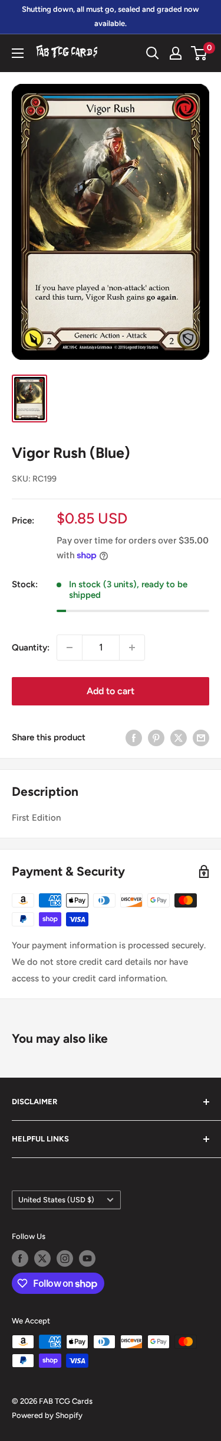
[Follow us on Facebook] (20, 1258)
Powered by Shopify (47, 1415)
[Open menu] (18, 53)
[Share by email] (201, 737)
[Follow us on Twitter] (42, 1258)
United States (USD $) (56, 1199)
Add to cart (110, 691)
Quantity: (31, 647)
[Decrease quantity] (69, 647)
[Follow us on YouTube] (87, 1258)
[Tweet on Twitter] (178, 737)
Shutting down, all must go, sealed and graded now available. (110, 16)
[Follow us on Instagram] (65, 1258)
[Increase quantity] (132, 647)
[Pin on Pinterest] (156, 737)
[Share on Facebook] (134, 737)
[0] (199, 53)
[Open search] (152, 53)
